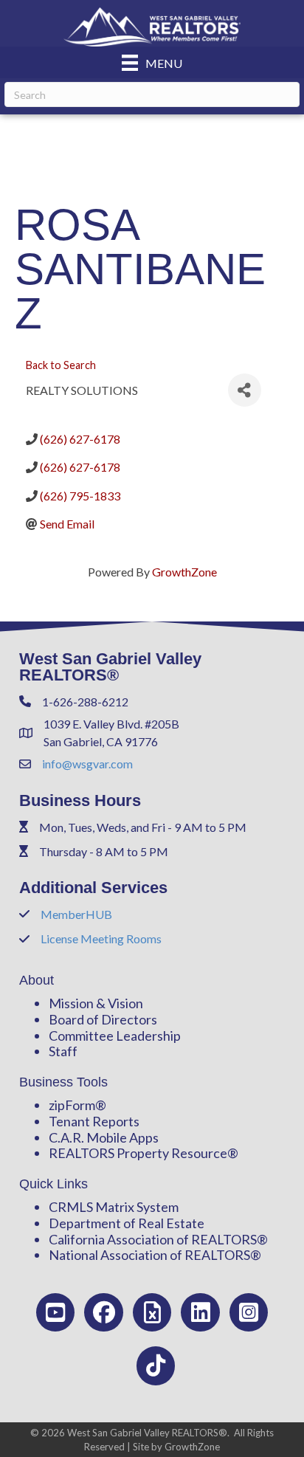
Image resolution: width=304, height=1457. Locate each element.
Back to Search (61, 365)
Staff (63, 1051)
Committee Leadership (115, 1035)
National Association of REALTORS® (155, 1255)
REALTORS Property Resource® (143, 1153)
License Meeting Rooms (101, 938)
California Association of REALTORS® (158, 1239)
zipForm (72, 1105)
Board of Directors (103, 1019)
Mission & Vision (96, 1003)
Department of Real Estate (126, 1223)
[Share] (244, 390)
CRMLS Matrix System (114, 1207)
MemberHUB (76, 914)
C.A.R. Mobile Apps (104, 1137)
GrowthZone (184, 572)
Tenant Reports (94, 1121)
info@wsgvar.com (87, 764)
